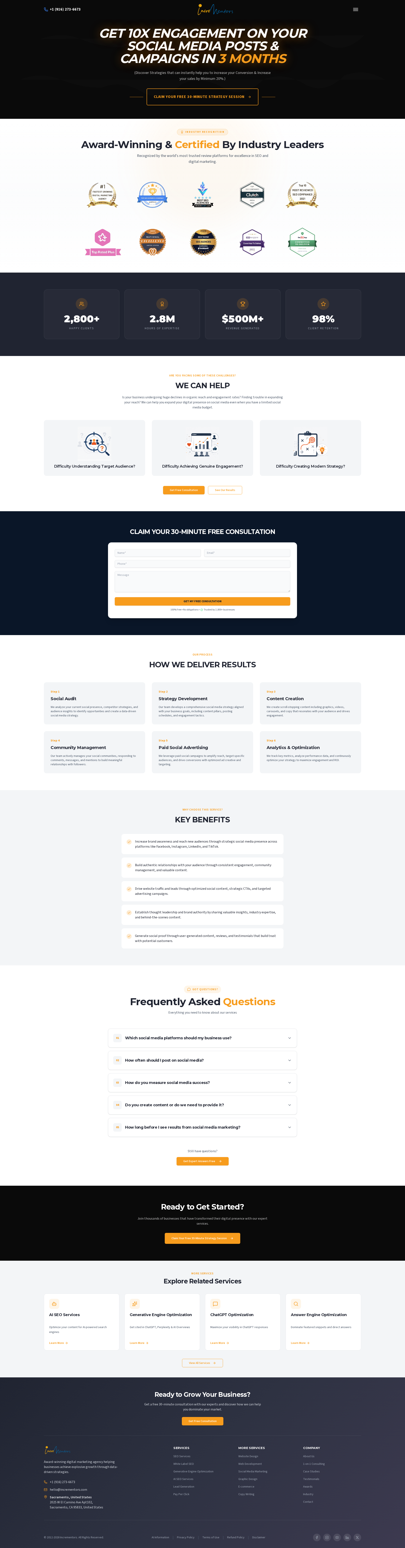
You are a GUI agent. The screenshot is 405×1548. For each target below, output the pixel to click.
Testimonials (311, 1479)
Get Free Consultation (184, 490)
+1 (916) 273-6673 (62, 1482)
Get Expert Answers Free (199, 1161)
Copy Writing (246, 1494)
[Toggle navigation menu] (355, 9)
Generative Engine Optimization (193, 1471)
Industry (308, 1494)
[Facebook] (317, 1537)
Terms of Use (210, 1537)
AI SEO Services (183, 1479)
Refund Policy (235, 1537)
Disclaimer (258, 1537)
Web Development (250, 1464)
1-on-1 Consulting (314, 1464)
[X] (357, 1537)
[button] (202, 1038)
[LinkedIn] (347, 1537)
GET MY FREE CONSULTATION (202, 601)
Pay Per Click (181, 1494)
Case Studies (311, 1471)
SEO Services (181, 1456)
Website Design (248, 1456)
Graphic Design (247, 1479)
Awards (308, 1487)
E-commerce (246, 1487)
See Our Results (225, 490)
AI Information (160, 1537)
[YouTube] (337, 1537)
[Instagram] (327, 1537)
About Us (309, 1456)
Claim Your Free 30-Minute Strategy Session (199, 96)
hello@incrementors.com (68, 1489)
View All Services (199, 1363)
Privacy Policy (185, 1537)
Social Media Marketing (252, 1471)
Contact (308, 1502)
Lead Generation (183, 1487)
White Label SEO (183, 1464)
